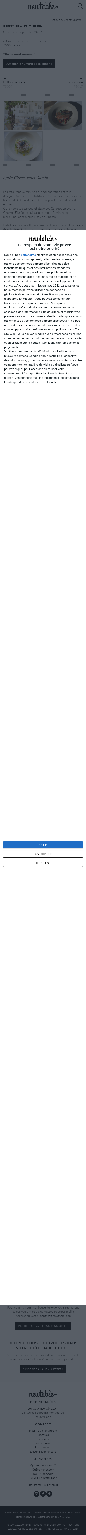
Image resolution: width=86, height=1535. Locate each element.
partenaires (28, 254)
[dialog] (43, 767)
